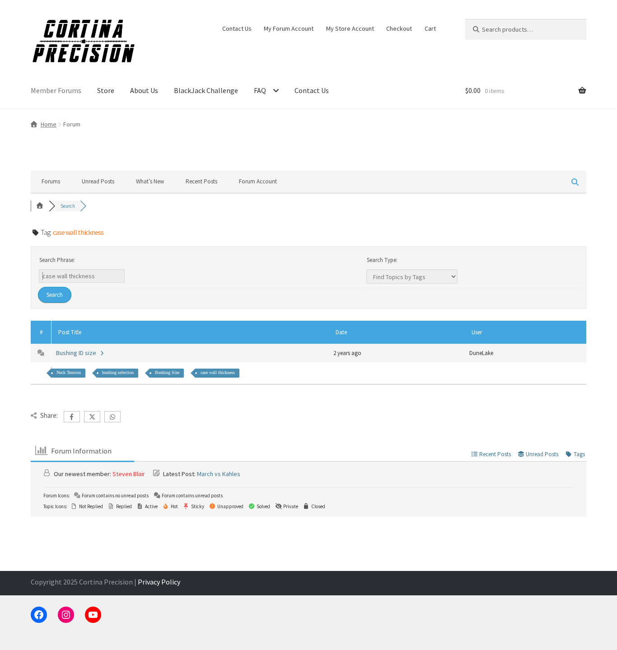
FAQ (260, 90)
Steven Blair (128, 474)
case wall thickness (218, 372)
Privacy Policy (159, 581)
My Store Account (350, 28)
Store (105, 90)
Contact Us (237, 28)
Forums (51, 181)
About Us (144, 90)
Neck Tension (68, 372)
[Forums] (40, 206)
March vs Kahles (218, 474)
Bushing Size (167, 372)
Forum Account (258, 181)
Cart (430, 28)
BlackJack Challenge (206, 90)
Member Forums (56, 90)
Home (48, 124)
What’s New (150, 181)
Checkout (399, 28)
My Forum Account (288, 28)
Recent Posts (201, 181)
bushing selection (118, 372)
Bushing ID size (77, 353)
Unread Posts (98, 181)
